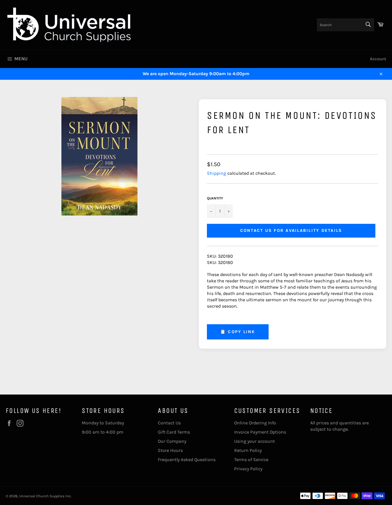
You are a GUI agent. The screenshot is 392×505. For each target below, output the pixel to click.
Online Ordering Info (255, 423)
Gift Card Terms (174, 432)
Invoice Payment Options (260, 432)
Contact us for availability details (291, 230)
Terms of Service (251, 459)
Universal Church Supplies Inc (45, 496)
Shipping (216, 173)
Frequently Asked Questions (187, 459)
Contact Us (169, 423)
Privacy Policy (248, 468)
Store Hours (170, 450)
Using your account (254, 441)
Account (378, 58)
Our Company (172, 441)
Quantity (215, 198)
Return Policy (248, 450)
